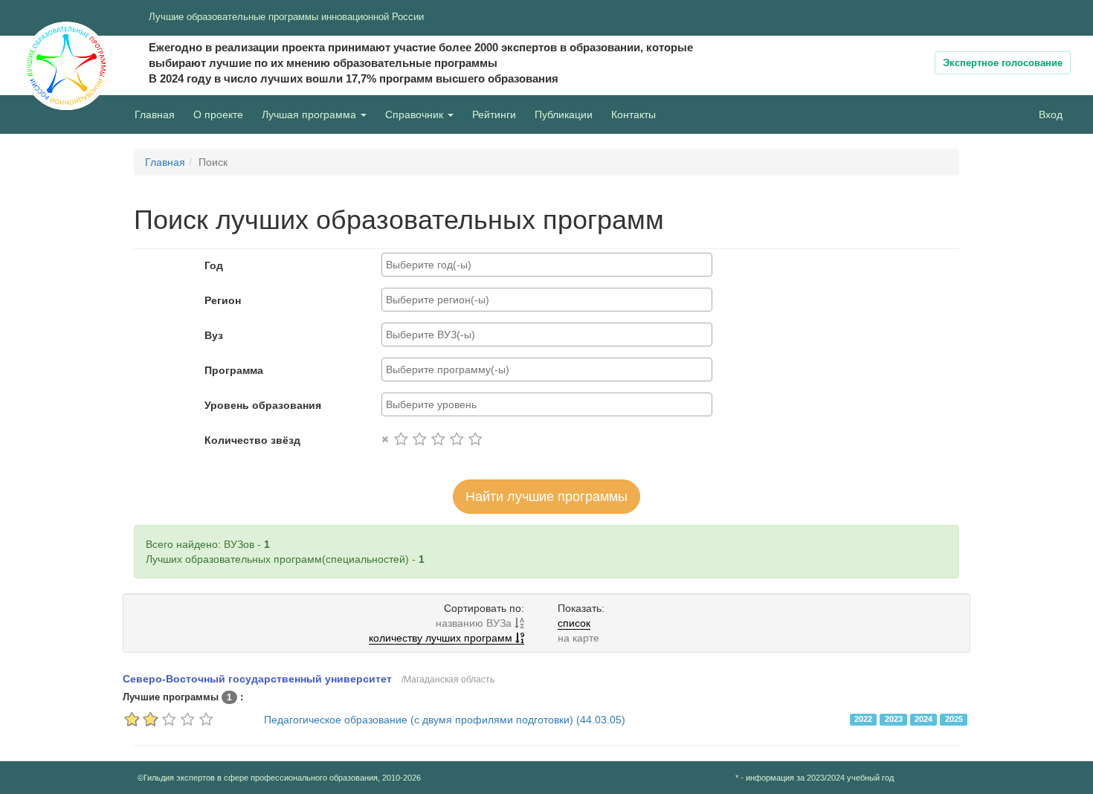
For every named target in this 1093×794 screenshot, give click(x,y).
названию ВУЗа (475, 623)
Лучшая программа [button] (310, 114)
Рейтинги (494, 114)
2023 (894, 718)
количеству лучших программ (442, 638)
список (574, 623)
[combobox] (546, 265)
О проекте (222, 114)
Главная (155, 114)
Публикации (564, 114)
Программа (233, 370)
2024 (923, 718)
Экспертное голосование (1003, 62)
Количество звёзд (252, 440)
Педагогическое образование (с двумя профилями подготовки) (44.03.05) (444, 720)
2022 (863, 718)
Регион (222, 300)
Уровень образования (262, 405)
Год (213, 265)
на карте (578, 638)
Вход (1051, 114)
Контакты (633, 114)
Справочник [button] (415, 114)
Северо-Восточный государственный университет (257, 679)
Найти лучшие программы (546, 496)
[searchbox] (547, 264)
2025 (954, 718)
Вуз (213, 335)
